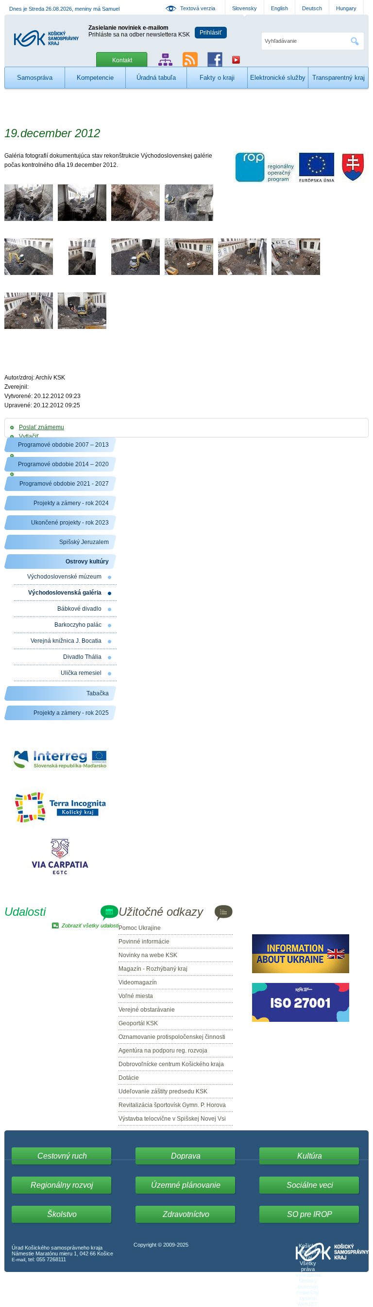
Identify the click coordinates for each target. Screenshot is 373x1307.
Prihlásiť (211, 32)
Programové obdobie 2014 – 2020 (63, 464)
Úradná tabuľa (156, 77)
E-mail (18, 1259)
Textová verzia (197, 8)
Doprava (186, 1156)
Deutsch (312, 8)
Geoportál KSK (138, 1023)
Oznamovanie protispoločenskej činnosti (172, 1037)
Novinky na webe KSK (148, 955)
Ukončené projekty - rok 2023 (70, 522)
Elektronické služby (277, 77)
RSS (190, 59)
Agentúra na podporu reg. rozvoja (163, 1050)
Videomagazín (138, 982)
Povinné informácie (144, 941)
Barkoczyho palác (78, 624)
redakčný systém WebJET (308, 1298)
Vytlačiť (29, 436)
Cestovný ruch (62, 1156)
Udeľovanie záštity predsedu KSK (163, 1091)
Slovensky (244, 8)
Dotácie (129, 1077)
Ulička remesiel (81, 673)
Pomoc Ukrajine (140, 928)
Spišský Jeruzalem (84, 542)
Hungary (346, 8)
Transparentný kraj (338, 77)
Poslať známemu (41, 427)
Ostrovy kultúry (87, 561)
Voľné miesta (136, 996)
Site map (165, 59)
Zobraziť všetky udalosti (90, 925)
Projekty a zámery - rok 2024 (71, 503)
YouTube (236, 59)
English (279, 8)
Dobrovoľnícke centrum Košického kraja (171, 1064)
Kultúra (309, 1156)
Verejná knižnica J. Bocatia (66, 640)
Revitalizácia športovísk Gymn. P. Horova (172, 1105)
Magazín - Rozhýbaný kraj (153, 968)
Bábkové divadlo (79, 608)
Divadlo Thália (82, 657)
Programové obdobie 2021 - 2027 (64, 483)
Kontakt (122, 60)
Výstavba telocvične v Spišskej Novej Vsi (172, 1118)
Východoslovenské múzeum (64, 576)
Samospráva (34, 77)
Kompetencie (95, 77)
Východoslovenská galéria (65, 592)
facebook (214, 59)
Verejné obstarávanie (147, 1009)
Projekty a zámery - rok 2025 (71, 712)
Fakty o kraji (217, 77)
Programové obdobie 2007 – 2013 (63, 444)
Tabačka (97, 693)
